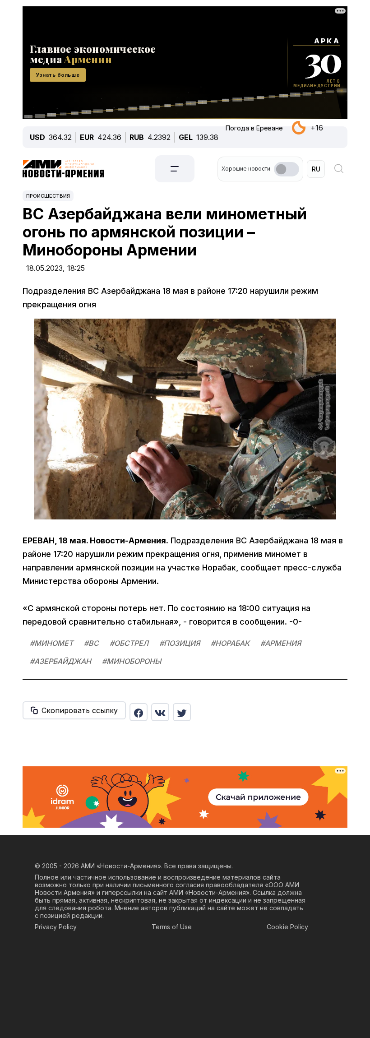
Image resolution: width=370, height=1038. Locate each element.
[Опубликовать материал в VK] (160, 712)
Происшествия (48, 196)
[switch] (286, 169)
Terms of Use (172, 927)
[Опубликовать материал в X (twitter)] (182, 712)
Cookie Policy (287, 927)
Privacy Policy (56, 927)
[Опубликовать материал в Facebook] (138, 712)
